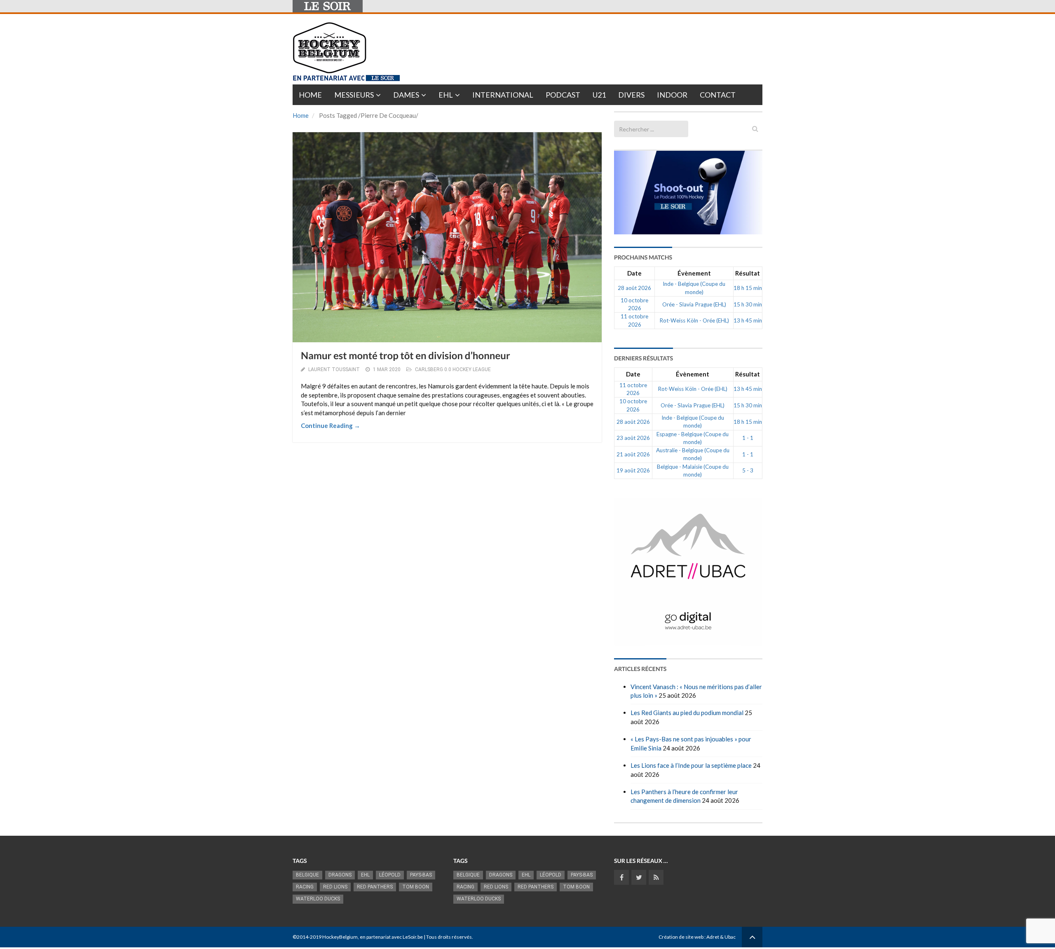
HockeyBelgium (340, 937)
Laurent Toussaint (334, 369)
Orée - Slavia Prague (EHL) (694, 304)
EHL (445, 94)
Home (310, 94)
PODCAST (563, 94)
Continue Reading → (330, 425)
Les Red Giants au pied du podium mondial (687, 712)
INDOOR (672, 94)
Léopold (390, 875)
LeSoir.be (413, 937)
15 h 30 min (748, 304)
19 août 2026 (633, 470)
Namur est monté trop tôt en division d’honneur (405, 356)
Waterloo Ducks (318, 899)
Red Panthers (375, 887)
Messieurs (354, 94)
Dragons (340, 875)
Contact (718, 94)
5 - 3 (747, 470)
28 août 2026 (634, 288)
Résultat (747, 273)
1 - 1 (747, 438)
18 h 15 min (748, 288)
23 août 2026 (633, 438)
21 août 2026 (633, 454)
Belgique (307, 875)
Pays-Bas (421, 875)
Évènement (694, 273)
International (502, 94)
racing (305, 887)
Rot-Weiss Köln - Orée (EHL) (694, 320)
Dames (406, 94)
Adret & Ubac (721, 937)
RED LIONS (335, 887)
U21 (599, 94)
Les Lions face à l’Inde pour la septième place (691, 765)
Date (634, 273)
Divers (631, 94)
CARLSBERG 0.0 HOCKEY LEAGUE (453, 369)
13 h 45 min (748, 320)
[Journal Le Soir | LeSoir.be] (328, 6)
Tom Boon (415, 887)
